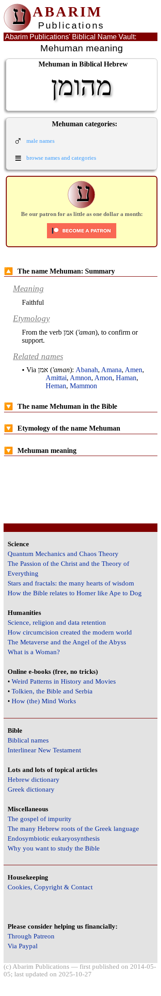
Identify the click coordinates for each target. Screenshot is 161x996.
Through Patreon (31, 936)
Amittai (56, 378)
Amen (133, 370)
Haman (126, 378)
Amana (111, 370)
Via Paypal (23, 946)
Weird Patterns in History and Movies (64, 681)
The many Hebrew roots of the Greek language (73, 828)
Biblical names (28, 740)
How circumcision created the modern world (70, 632)
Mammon (83, 386)
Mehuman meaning (40, 450)
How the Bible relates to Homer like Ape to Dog (75, 593)
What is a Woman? (34, 652)
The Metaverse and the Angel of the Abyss (67, 642)
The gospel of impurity (40, 818)
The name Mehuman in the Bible (60, 406)
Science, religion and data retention (57, 622)
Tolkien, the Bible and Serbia (52, 691)
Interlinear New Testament (44, 750)
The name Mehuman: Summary (59, 271)
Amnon (80, 378)
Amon (103, 378)
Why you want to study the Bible (54, 848)
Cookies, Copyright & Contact (50, 887)
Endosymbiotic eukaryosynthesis (54, 838)
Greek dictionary (31, 789)
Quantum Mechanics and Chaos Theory (63, 553)
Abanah (87, 370)
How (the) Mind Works (44, 701)
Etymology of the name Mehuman (62, 428)
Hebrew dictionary (33, 779)
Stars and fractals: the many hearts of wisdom (71, 583)
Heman (56, 386)
